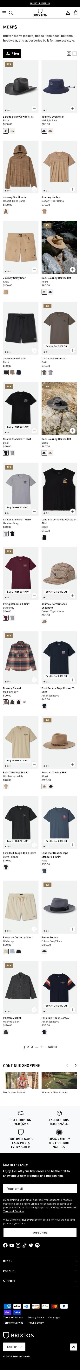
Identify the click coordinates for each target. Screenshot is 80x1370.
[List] (74, 53)
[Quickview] (34, 109)
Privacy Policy (29, 1219)
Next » (52, 1047)
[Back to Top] (73, 1347)
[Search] (13, 12)
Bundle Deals (40, 3)
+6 (24, 702)
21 (41, 1047)
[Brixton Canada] (40, 12)
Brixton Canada (21, 1356)
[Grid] (69, 53)
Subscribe (40, 1232)
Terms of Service (13, 1211)
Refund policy (36, 1322)
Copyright (54, 1317)
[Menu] (4, 12)
